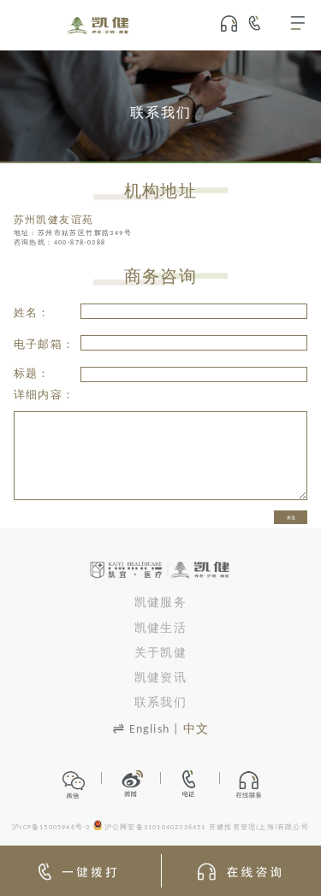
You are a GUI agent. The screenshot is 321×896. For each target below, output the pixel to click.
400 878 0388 (261, 23)
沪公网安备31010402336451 (155, 828)
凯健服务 (160, 603)
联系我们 (160, 703)
